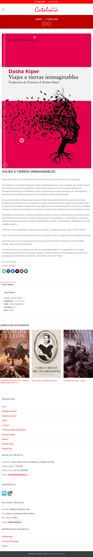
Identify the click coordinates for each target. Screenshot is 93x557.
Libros (38, 19)
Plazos (5, 546)
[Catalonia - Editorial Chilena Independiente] (46, 9)
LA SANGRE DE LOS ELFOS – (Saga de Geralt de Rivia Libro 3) (14, 381)
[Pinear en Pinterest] (21, 271)
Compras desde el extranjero (14, 430)
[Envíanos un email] (41, 2)
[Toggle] (90, 411)
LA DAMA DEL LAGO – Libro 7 (75, 381)
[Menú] (3, 9)
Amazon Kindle (8, 434)
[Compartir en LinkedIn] (26, 271)
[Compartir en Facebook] (8, 271)
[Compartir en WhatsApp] (4, 271)
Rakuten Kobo (8, 444)
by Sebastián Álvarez (57, 554)
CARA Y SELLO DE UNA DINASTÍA (44, 381)
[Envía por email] (17, 271)
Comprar (5, 425)
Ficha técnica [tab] (8, 285)
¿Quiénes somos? (9, 411)
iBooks (5, 439)
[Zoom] (5, 165)
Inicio (4, 406)
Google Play (7, 448)
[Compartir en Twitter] (13, 271)
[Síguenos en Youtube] (44, 2)
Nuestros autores (9, 416)
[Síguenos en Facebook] (34, 2)
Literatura (51, 19)
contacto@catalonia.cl (17, 475)
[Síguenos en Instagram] (37, 2)
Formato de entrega (10, 541)
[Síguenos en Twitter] (39, 2)
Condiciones (7, 536)
